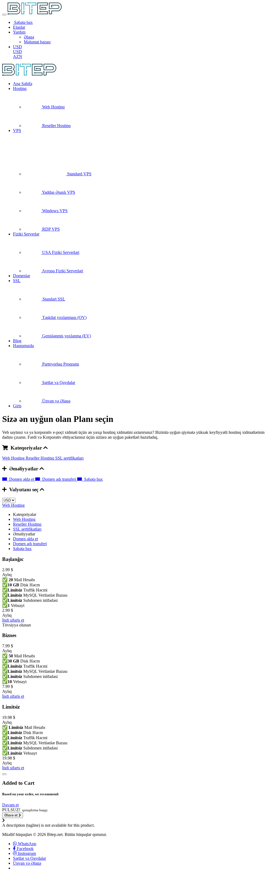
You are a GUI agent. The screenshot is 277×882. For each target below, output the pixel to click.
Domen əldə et (21, 479)
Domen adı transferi (58, 479)
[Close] (4, 774)
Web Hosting (14, 458)
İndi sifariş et (13, 620)
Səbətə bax (92, 479)
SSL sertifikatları (69, 458)
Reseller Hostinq (40, 458)
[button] (10, 805)
